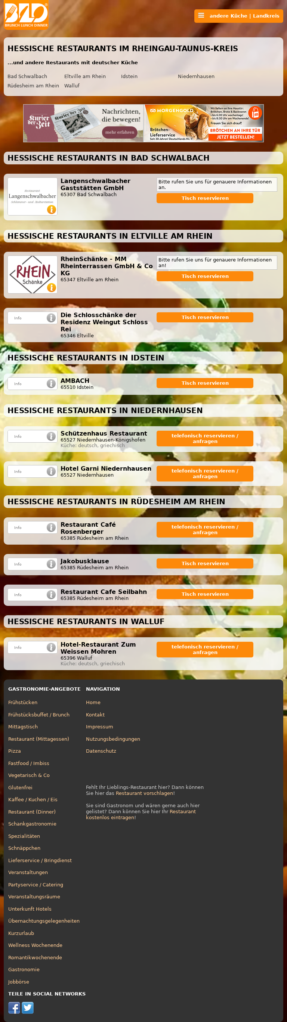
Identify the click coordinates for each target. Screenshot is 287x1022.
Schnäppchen (24, 848)
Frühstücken (22, 702)
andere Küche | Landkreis (242, 16)
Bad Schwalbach (27, 76)
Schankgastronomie (32, 824)
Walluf (72, 86)
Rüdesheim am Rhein (33, 86)
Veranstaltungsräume (34, 896)
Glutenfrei (20, 787)
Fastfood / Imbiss (28, 763)
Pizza (14, 751)
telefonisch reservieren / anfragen (205, 438)
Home (93, 702)
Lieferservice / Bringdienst (40, 860)
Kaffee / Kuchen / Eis (33, 799)
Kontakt (95, 715)
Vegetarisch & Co (29, 775)
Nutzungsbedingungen (113, 739)
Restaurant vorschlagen (144, 793)
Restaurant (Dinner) (32, 812)
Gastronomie (24, 969)
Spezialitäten (24, 836)
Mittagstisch (23, 727)
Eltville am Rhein (85, 76)
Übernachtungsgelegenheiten (44, 921)
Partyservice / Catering (35, 885)
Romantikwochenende (35, 957)
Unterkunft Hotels (30, 909)
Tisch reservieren (205, 198)
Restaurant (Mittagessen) (38, 739)
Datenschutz (101, 751)
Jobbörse (18, 982)
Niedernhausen (196, 76)
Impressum (99, 727)
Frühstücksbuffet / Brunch (39, 715)
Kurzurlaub (21, 933)
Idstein (129, 76)
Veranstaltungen (28, 872)
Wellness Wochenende (35, 945)
